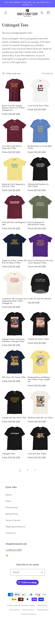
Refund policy (43, 605)
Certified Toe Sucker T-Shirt (38, 339)
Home (8, 501)
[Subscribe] (41, 572)
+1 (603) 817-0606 (14, 549)
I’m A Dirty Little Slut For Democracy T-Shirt (12, 147)
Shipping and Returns (15, 526)
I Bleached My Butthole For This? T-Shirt (38, 185)
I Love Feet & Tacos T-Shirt (38, 106)
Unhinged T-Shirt (8, 454)
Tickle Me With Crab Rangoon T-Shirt (14, 223)
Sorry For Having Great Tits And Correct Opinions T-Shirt (40, 262)
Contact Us (11, 533)
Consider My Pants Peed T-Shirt (14, 418)
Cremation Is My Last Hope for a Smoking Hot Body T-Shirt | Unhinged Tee (14, 301)
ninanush (16, 605)
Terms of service (28, 610)
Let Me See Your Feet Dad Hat (39, 299)
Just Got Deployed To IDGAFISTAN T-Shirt (36, 223)
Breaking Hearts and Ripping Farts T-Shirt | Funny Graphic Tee (39, 379)
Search (9, 494)
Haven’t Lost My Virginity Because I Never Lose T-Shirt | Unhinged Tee (13, 108)
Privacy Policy (12, 507)
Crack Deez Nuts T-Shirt (37, 454)
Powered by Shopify (27, 605)
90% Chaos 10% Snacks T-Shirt (14, 377)
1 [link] (19, 470)
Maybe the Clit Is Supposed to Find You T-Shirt (13, 185)
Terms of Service (13, 520)
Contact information (28, 614)
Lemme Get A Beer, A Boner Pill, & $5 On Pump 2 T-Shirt (14, 262)
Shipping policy (43, 610)
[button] (6, 13)
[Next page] (35, 470)
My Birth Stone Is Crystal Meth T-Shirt (40, 147)
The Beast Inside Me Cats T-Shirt (40, 418)
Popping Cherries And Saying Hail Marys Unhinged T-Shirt (13, 340)
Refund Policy (12, 514)
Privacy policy (14, 610)
